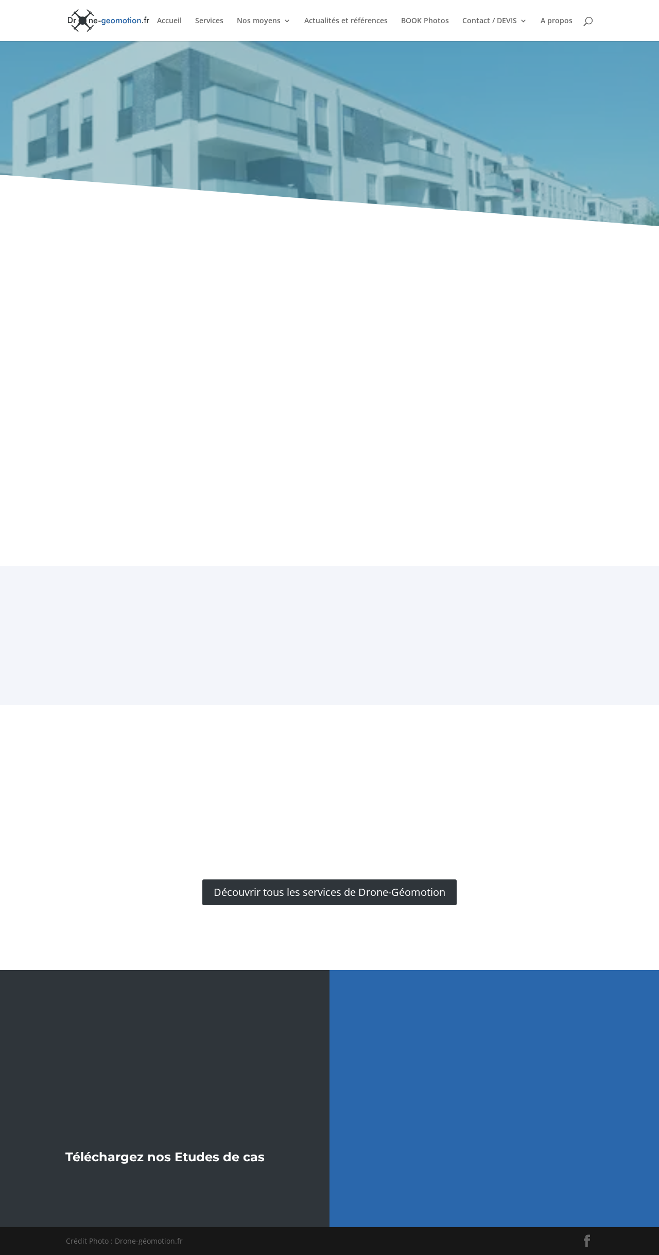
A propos (557, 21)
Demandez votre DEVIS (330, 760)
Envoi (597, 1160)
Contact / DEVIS (489, 21)
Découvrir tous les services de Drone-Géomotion (329, 892)
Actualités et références (346, 21)
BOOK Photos (425, 21)
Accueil (169, 21)
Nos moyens (259, 21)
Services (209, 21)
